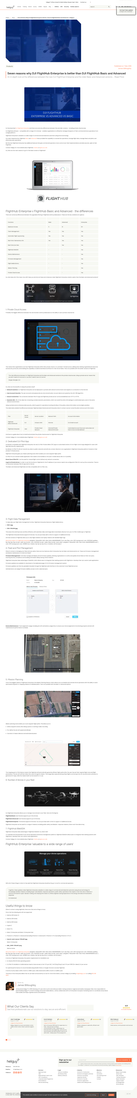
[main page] (10, 7)
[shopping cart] (116, 6)
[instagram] (21, 1072)
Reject (103, 1095)
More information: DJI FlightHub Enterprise (17, 540)
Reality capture (74, 6)
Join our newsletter (122, 1060)
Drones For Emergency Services (85, 1074)
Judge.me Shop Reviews (17, 1023)
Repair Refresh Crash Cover (45, 1075)
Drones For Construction (83, 1072)
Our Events (99, 1074)
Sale (40, 1074)
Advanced (34, 138)
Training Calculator (121, 1077)
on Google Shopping (126, 1009)
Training (25, 6)
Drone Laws (119, 1074)
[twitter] (18, 1072)
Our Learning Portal (101, 1075)
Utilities (57, 6)
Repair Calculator (120, 1079)
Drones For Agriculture (82, 1080)
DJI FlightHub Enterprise (22, 128)
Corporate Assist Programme (46, 1079)
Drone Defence (42, 1080)
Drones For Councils (82, 1079)
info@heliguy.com (81, 973)
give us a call (43, 147)
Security (66, 6)
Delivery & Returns (62, 1075)
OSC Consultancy (43, 1077)
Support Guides (120, 1080)
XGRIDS (40, 6)
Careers (99, 1077)
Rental (30, 6)
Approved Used (42, 1072)
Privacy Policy (118, 1065)
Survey (35, 6)
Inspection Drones (81, 1077)
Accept (111, 1095)
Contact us (83, 2)
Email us (36, 147)
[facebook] (16, 1072)
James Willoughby (124, 68)
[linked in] (14, 1072)
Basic (26, 138)
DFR (61, 6)
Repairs (45, 6)
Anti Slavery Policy (62, 1074)
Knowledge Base (120, 1082)
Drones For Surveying (82, 1075)
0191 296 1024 (16, 1066)
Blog (50, 6)
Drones (19, 6)
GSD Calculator (120, 1075)
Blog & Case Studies (121, 1072)
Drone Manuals (120, 1084)
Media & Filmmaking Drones (84, 1082)
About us (99, 1072)
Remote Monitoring (43, 1082)
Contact (99, 1079)
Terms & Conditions (63, 1072)
